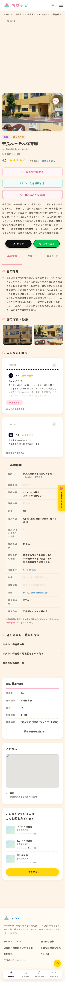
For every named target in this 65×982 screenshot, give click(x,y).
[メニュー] (59, 5)
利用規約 (8, 954)
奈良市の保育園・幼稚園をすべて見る (23, 653)
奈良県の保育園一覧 (13, 662)
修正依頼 (11, 622)
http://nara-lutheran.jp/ (35, 592)
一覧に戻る (10, 20)
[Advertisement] (32, 57)
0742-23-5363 (29, 569)
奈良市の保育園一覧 (13, 644)
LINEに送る (48, 243)
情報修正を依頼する (34, 731)
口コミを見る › (49, 160)
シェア (20, 243)
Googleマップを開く (33, 477)
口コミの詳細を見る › (16, 409)
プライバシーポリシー (15, 960)
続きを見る (14, 402)
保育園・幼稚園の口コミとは (18, 947)
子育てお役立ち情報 (51, 947)
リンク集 (45, 954)
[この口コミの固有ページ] (54, 365)
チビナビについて (13, 941)
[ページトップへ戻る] (57, 963)
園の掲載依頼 (47, 941)
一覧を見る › (32, 872)
